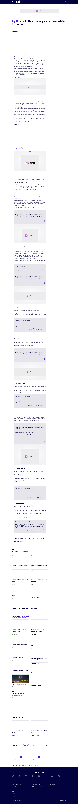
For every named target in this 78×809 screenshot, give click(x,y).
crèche (21, 541)
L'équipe (13, 789)
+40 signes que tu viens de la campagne (39, 745)
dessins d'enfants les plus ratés (28, 189)
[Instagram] (13, 776)
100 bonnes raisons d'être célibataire (20, 644)
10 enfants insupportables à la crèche (20, 608)
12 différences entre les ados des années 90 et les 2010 (39, 760)
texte (18, 541)
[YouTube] (52, 776)
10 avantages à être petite (17, 717)
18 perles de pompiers (35, 672)
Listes (23, 1)
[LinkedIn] (59, 776)
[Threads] (32, 776)
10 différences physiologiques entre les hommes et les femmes (39, 659)
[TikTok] (45, 776)
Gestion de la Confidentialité (37, 789)
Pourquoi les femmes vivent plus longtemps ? (38, 644)
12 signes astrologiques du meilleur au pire (39, 731)
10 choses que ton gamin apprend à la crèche (20, 580)
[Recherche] (65, 2)
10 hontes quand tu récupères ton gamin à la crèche (38, 607)
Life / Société (17, 27)
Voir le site (18, 148)
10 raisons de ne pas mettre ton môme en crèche (39, 566)
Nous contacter (14, 796)
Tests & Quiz (29, 1)
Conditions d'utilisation (36, 784)
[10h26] (18, 1)
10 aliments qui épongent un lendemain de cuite (21, 760)
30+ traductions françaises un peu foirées (19, 731)
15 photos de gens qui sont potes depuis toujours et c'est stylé (38, 630)
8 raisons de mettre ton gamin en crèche (39, 594)
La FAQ (13, 791)
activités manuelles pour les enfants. (35, 538)
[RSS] (65, 776)
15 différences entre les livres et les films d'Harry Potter (19, 630)
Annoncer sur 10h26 (53, 784)
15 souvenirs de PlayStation (18, 657)
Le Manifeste (14, 793)
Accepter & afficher (39, 221)
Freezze (26, 27)
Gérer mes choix (29, 220)
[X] (26, 776)
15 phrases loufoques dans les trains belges (20, 671)
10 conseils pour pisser (36, 685)
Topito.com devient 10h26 (16, 784)
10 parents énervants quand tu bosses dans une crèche (20, 566)
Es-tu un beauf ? (15, 745)
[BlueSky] (39, 776)
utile (15, 541)
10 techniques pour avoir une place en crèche (20, 594)
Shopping (35, 1)
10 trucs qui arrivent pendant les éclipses (19, 685)
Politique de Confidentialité (37, 786)
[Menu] (12, 2)
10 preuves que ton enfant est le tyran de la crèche (39, 580)
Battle (41, 1)
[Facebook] (19, 776)
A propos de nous (15, 786)
